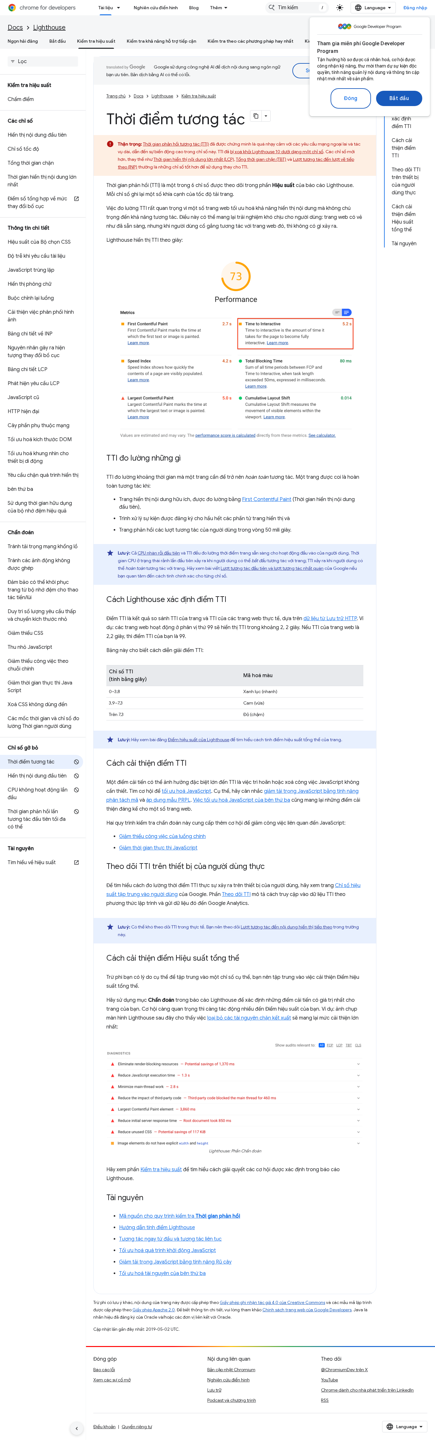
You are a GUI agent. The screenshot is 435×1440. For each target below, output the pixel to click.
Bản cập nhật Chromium (231, 1369)
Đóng (351, 98)
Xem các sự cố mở (112, 1380)
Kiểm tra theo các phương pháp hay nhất (250, 41)
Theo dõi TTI (236, 894)
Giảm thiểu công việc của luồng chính (162, 836)
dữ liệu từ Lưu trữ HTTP (330, 618)
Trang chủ (115, 96)
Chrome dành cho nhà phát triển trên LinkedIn (367, 1390)
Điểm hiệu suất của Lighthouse (198, 739)
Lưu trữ (214, 1390)
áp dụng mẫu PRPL (168, 800)
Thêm (216, 8)
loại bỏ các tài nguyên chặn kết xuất (249, 1018)
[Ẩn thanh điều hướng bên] (76, 1428)
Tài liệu (105, 8)
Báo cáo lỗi (104, 1369)
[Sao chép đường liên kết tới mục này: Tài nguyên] (149, 1198)
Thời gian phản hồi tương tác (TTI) (176, 144)
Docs (15, 28)
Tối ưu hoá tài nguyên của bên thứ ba (162, 1273)
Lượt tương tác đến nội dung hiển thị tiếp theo (286, 927)
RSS (325, 1400)
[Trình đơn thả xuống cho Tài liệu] (120, 7)
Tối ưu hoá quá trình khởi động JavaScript (167, 1250)
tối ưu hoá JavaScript (186, 791)
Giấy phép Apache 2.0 (153, 1310)
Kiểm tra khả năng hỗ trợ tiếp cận (161, 41)
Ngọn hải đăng (23, 41)
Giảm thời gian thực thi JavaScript (158, 848)
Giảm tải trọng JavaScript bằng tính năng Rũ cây (175, 1262)
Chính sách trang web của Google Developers (307, 1310)
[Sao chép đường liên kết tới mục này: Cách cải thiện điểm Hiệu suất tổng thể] (245, 959)
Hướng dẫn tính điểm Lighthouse (157, 1227)
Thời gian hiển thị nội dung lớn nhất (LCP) (193, 159)
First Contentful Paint (266, 499)
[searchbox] (43, 61)
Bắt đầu (399, 98)
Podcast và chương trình (231, 1400)
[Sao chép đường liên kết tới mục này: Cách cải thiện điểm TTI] (193, 764)
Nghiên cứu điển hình (156, 8)
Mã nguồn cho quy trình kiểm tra (179, 1216)
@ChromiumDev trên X (344, 1369)
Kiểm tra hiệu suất (96, 41)
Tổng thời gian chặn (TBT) (261, 159)
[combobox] (297, 7)
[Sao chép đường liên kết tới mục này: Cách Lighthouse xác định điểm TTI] (232, 600)
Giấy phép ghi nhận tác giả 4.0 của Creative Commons (272, 1302)
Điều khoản (104, 1426)
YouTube (329, 1380)
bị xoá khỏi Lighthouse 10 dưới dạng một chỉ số (276, 151)
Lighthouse (49, 28)
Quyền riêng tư (137, 1426)
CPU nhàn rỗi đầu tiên (159, 553)
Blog (194, 8)
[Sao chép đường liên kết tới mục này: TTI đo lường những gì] (187, 458)
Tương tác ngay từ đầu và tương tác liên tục (170, 1239)
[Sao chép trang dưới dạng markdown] (256, 116)
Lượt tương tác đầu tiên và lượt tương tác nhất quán (272, 568)
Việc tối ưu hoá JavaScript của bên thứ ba (241, 800)
